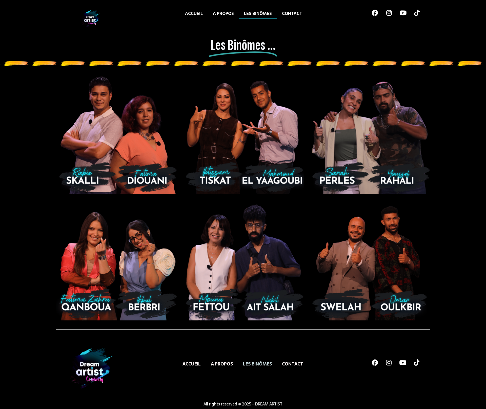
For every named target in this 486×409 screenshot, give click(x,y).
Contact (292, 13)
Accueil (194, 13)
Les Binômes (258, 13)
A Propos (223, 13)
